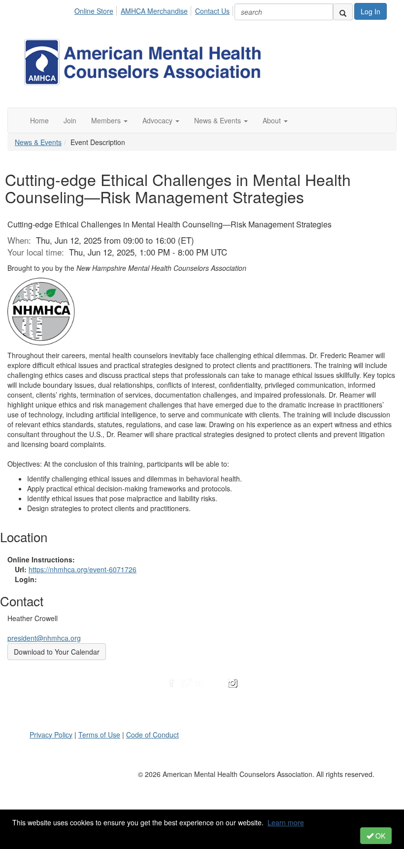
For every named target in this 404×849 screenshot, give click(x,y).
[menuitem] (96, 9)
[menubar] (154, 9)
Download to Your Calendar (57, 652)
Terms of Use (99, 734)
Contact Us (212, 11)
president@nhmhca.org (44, 638)
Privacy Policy (51, 734)
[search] (343, 11)
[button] (109, 120)
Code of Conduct (152, 734)
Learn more (286, 822)
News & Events (38, 142)
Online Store (93, 11)
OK (379, 836)
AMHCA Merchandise (154, 11)
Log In (370, 11)
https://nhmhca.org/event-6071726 (82, 569)
